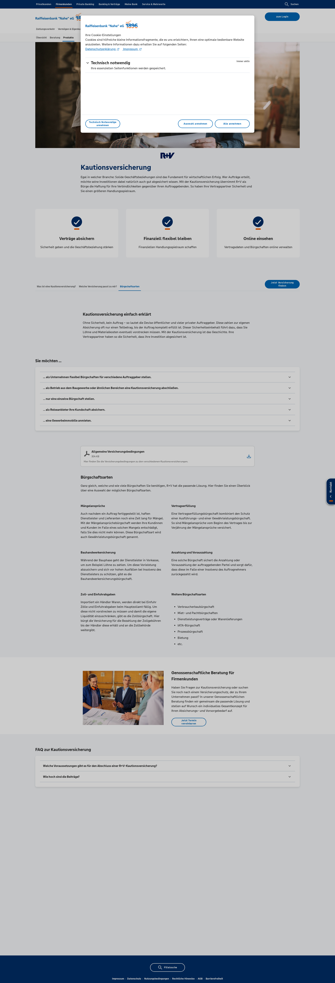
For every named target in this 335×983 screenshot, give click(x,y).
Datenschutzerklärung (100, 49)
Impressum (130, 49)
